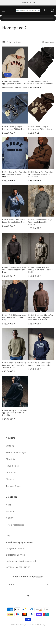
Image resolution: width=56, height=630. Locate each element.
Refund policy (12, 465)
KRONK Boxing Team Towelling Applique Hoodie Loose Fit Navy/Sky (14, 412)
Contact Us (11, 472)
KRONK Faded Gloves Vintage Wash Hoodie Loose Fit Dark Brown (14, 269)
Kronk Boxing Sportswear (24, 625)
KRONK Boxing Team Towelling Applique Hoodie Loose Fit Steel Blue (14, 174)
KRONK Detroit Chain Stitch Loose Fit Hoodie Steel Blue (13, 220)
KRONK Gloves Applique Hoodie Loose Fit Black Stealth (40, 82)
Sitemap (10, 479)
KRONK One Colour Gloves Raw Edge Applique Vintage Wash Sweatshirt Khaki (14, 365)
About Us (10, 459)
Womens (10, 511)
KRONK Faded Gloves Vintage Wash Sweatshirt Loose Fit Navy (14, 317)
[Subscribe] (46, 584)
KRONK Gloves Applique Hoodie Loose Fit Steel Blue (13, 127)
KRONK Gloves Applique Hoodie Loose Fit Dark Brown (40, 127)
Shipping (10, 445)
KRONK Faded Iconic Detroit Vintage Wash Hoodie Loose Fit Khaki (40, 269)
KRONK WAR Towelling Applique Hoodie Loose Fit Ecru (15, 82)
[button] (3, 10)
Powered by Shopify (38, 625)
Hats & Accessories (15, 524)
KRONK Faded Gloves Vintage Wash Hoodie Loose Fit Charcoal (40, 221)
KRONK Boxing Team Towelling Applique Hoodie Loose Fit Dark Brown (40, 174)
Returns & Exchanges (16, 452)
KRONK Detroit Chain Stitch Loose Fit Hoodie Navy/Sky (39, 364)
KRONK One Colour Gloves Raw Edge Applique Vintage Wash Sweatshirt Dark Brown (41, 317)
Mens (8, 504)
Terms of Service (14, 486)
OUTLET (9, 518)
